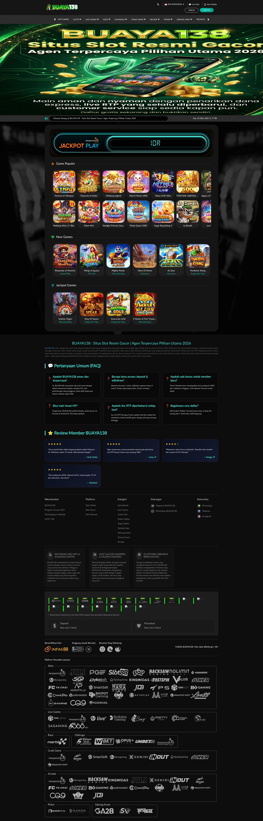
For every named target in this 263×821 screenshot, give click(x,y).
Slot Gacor (91, 510)
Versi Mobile (212, 4)
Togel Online (123, 524)
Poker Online (124, 519)
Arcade (154, 19)
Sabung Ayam (183, 19)
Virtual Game (124, 537)
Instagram (206, 516)
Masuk (191, 10)
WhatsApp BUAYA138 (166, 511)
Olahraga (120, 19)
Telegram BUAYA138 (165, 506)
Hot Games (63, 19)
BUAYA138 (49, 348)
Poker (167, 19)
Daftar (206, 10)
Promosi (200, 19)
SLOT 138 (49, 519)
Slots (76, 19)
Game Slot (122, 515)
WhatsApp (207, 506)
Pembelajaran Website (55, 515)
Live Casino (91, 19)
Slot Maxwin (91, 515)
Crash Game (137, 19)
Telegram (206, 511)
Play (92, 146)
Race (105, 19)
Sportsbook (123, 505)
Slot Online (91, 505)
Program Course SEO (55, 510)
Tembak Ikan (123, 528)
